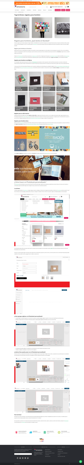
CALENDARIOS (29, 10)
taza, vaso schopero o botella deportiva (62, 66)
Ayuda (31, 0)
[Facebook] (17, 458)
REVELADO (39, 10)
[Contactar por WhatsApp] (80, 461)
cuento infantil (37, 118)
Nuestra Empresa (47, 449)
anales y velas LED (37, 124)
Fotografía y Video (60, 451)
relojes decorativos (30, 124)
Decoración (21, 122)
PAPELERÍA (34, 10)
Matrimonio (50, 10)
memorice (33, 118)
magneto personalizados (28, 67)
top (69, 463)
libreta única (67, 56)
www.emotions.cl (47, 153)
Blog (28, 0)
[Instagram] (23, 458)
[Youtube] (20, 458)
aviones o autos (50, 124)
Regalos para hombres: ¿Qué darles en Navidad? (32, 41)
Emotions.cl (35, 44)
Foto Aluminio (57, 10)
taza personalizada (19, 57)
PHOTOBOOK (17, 10)
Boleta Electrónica (47, 456)
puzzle (28, 116)
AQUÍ (51, 248)
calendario (52, 56)
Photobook (20, 56)
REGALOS (44, 10)
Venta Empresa (25, 0)
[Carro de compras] (68, 7)
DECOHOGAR (23, 10)
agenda (56, 56)
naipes (24, 116)
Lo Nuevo (67, 10)
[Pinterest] (25, 458)
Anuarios (63, 10)
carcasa (22, 67)
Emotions (23, 422)
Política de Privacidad (48, 451)
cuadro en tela (34, 56)
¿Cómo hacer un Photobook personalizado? (30, 182)
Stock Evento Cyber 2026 (61, 456)
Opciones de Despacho (18, 0)
